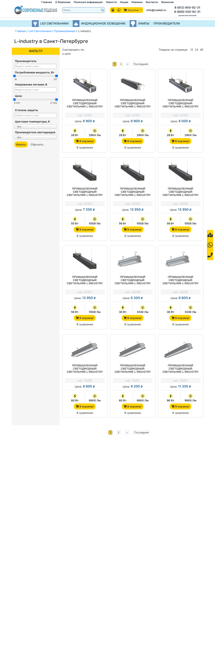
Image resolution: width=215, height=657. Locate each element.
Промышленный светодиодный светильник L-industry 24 (133, 104)
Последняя (141, 64)
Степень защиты (26, 110)
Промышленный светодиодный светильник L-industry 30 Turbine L (180, 280)
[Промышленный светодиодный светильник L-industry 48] (133, 172)
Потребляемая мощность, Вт (34, 72)
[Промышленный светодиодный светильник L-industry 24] (133, 84)
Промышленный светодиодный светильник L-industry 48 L (85, 280)
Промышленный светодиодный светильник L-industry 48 (133, 192)
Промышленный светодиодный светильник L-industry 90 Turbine (180, 369)
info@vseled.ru (156, 10)
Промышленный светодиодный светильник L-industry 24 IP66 (85, 104)
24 (196, 49)
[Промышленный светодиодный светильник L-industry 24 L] (180, 84)
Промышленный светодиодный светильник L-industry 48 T (85, 192)
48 (201, 49)
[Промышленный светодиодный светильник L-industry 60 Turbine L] (133, 349)
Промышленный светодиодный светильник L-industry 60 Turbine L (133, 369)
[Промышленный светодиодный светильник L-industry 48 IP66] (180, 172)
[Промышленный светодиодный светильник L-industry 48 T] (85, 172)
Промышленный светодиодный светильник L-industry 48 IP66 (180, 192)
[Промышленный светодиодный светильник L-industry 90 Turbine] (180, 349)
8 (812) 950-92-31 (187, 7)
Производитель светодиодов (35, 132)
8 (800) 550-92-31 (187, 11)
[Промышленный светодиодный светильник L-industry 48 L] (85, 261)
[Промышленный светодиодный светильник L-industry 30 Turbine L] (180, 261)
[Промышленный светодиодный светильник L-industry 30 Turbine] (133, 261)
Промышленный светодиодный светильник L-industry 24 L (180, 104)
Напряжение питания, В (31, 84)
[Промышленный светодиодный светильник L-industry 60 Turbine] (85, 349)
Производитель (25, 61)
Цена (18, 96)
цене (67, 53)
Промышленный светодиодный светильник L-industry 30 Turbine (133, 280)
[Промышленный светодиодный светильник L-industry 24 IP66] (85, 84)
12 (191, 49)
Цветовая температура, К (32, 121)
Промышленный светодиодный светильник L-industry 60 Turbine (85, 369)
